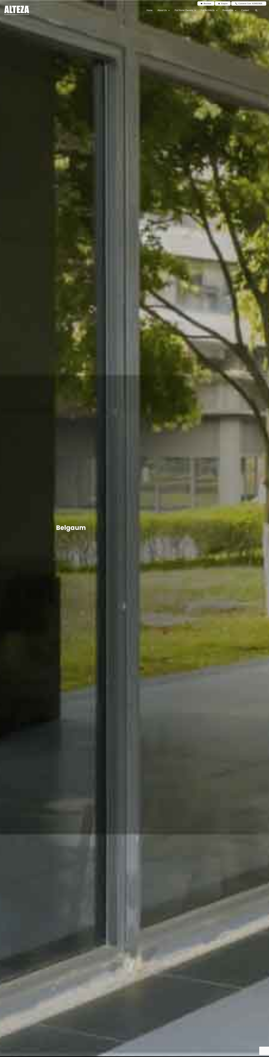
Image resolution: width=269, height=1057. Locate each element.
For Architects (207, 10)
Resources (227, 10)
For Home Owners (184, 10)
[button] (163, 10)
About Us (162, 10)
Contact (245, 10)
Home (150, 10)
